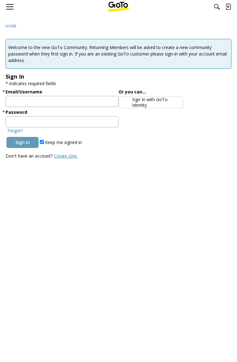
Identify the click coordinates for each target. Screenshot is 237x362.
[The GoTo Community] (118, 7)
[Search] (216, 7)
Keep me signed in (63, 142)
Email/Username (24, 92)
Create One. (66, 156)
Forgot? (15, 131)
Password (16, 112)
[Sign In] (228, 7)
